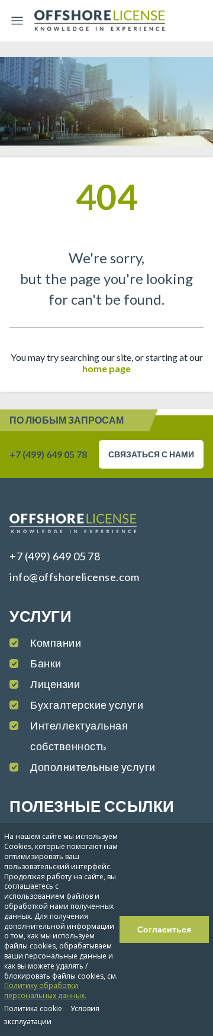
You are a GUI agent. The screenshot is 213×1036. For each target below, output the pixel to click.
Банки (46, 663)
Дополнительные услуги (93, 766)
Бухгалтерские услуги (86, 704)
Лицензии (55, 683)
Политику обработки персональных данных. (45, 990)
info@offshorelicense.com (74, 576)
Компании (55, 642)
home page (106, 368)
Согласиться (164, 929)
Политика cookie (33, 1008)
